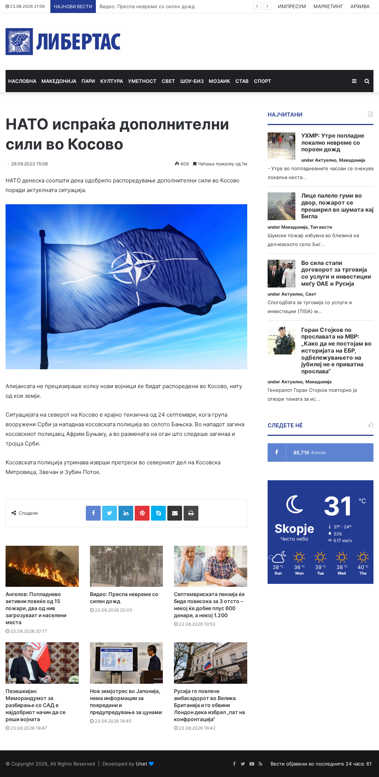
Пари (88, 81)
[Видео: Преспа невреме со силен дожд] (126, 566)
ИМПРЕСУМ (292, 6)
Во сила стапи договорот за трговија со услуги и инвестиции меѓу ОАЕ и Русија (336, 273)
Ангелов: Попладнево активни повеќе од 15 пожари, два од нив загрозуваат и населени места (36, 608)
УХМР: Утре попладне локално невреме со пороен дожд (332, 142)
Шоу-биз (192, 81)
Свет (168, 81)
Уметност (142, 81)
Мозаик (219, 81)
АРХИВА (360, 6)
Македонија (58, 81)
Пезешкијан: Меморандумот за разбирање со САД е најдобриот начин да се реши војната (36, 705)
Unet (141, 764)
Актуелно (325, 160)
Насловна (22, 81)
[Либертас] (63, 41)
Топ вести (321, 227)
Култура (111, 81)
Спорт (262, 81)
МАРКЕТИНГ (328, 6)
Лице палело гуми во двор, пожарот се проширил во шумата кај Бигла (337, 206)
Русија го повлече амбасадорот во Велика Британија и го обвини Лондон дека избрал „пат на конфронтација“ (209, 705)
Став (242, 81)
